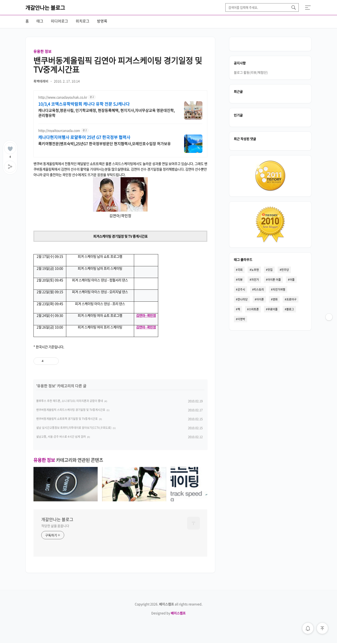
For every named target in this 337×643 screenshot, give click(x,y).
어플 (292, 280)
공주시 (241, 289)
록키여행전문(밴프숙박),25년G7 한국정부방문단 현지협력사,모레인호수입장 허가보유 (104, 143)
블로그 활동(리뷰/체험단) (251, 72)
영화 (275, 299)
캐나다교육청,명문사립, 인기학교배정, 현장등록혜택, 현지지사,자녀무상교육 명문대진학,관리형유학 (106, 112)
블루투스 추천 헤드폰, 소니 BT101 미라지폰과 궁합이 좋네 (69, 401)
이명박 (241, 319)
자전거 (255, 280)
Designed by (168, 613)
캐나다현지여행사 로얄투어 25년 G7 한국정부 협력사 (84, 137)
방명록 (102, 21)
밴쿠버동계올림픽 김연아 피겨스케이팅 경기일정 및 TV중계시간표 (117, 64)
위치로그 (82, 21)
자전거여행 (279, 289)
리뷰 (240, 280)
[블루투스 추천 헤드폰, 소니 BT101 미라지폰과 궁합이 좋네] (65, 500)
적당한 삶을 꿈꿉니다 (55, 525)
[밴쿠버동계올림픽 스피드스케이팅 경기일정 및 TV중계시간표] (134, 500)
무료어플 (273, 309)
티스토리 (259, 289)
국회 (240, 270)
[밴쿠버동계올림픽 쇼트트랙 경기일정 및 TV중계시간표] (203, 500)
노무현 (255, 270)
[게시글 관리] (53, 361)
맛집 (270, 270)
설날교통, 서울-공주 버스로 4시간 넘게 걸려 (61, 437)
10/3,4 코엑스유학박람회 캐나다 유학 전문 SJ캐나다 (84, 104)
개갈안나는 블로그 (45, 7)
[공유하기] (48, 361)
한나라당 (243, 299)
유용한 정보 (42, 51)
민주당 (285, 270)
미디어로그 (59, 21)
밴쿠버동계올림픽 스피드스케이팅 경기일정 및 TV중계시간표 (70, 410)
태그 (39, 21)
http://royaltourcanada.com (59, 130)
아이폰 (260, 299)
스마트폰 (254, 309)
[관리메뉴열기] (329, 317)
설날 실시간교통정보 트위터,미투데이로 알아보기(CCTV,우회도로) (73, 428)
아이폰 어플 (274, 280)
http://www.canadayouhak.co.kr (62, 97)
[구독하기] (329, 326)
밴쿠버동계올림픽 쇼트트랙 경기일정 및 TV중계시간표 (67, 419)
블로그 (290, 309)
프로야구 (291, 299)
